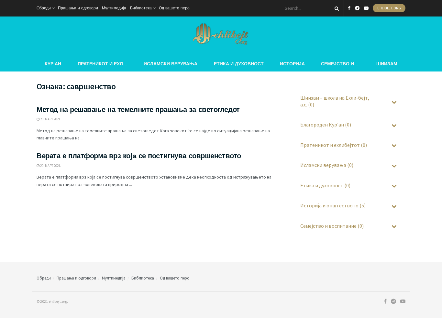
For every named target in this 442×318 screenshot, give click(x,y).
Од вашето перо (174, 8)
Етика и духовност (239, 63)
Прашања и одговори (78, 8)
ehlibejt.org (389, 8)
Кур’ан (53, 63)
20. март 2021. (50, 119)
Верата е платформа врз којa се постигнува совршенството (139, 156)
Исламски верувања (170, 63)
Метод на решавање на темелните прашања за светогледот (138, 109)
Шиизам (386, 63)
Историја (292, 63)
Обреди (44, 8)
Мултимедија (114, 8)
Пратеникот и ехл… (102, 63)
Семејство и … (340, 63)
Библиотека (141, 8)
